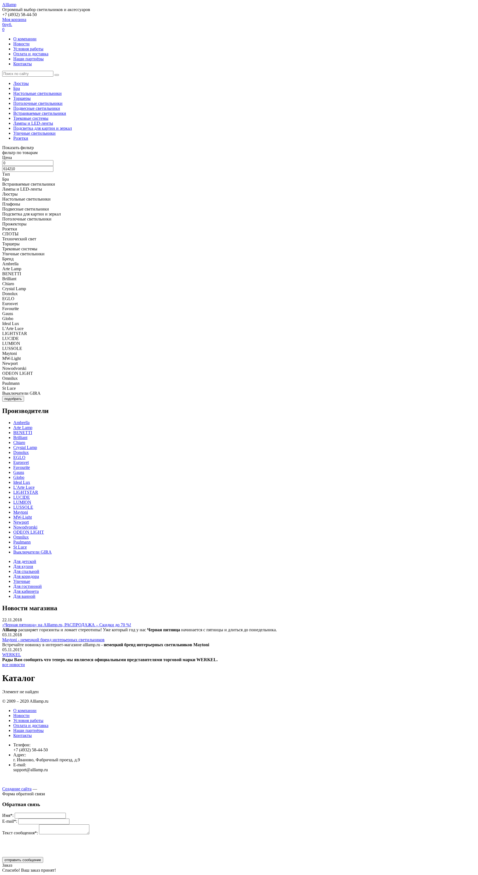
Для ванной (24, 596)
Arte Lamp (22, 427)
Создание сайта (17, 788)
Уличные (21, 581)
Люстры (21, 83)
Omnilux (21, 537)
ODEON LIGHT (28, 532)
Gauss (18, 472)
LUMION (22, 502)
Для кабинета (26, 591)
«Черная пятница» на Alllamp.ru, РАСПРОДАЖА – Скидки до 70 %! (66, 624)
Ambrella (21, 422)
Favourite (21, 467)
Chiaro (19, 442)
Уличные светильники (34, 133)
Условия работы (28, 48)
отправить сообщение (22, 860)
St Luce (20, 547)
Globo (18, 477)
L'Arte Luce (24, 487)
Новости (21, 43)
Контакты (22, 63)
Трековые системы (30, 118)
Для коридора (26, 576)
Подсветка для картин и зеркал (42, 128)
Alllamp (9, 4)
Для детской (24, 561)
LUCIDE (21, 497)
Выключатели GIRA (32, 552)
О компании (25, 39)
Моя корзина (14, 24)
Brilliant (20, 437)
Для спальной (26, 571)
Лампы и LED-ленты (33, 123)
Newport (21, 522)
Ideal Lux (21, 482)
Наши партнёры (28, 58)
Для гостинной (27, 586)
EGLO (19, 457)
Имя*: (8, 815)
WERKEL (11, 654)
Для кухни (23, 566)
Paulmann (22, 542)
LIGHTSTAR (25, 492)
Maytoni (20, 512)
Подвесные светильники (36, 108)
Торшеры (22, 98)
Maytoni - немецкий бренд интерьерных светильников (53, 639)
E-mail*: (9, 821)
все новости (13, 664)
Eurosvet (21, 462)
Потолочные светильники (38, 103)
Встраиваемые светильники (39, 113)
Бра (16, 88)
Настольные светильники (37, 93)
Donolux (21, 452)
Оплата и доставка (30, 53)
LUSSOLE (23, 507)
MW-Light (22, 517)
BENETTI (22, 432)
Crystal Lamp (25, 447)
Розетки (20, 138)
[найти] (56, 75)
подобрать (13, 399)
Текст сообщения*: (20, 832)
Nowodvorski (25, 527)
